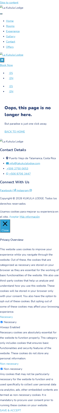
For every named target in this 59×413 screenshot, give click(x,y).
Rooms (10, 26)
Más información (30, 217)
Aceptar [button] (14, 217)
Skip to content (9, 2)
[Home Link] (11, 55)
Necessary (10, 322)
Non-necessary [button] (9, 364)
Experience (13, 31)
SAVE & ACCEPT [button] (10, 410)
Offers (10, 47)
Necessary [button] (6, 317)
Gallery (10, 36)
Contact (10, 41)
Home (10, 21)
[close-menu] (2, 60)
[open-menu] (1, 13)
